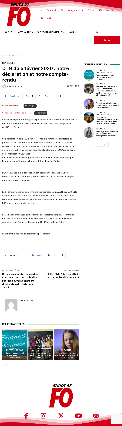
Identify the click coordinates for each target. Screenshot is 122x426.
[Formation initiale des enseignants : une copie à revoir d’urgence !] (66, 344)
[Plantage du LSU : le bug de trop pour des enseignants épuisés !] (89, 132)
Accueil (5, 55)
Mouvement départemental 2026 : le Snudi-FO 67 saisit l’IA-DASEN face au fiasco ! (107, 120)
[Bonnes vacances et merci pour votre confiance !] (14, 344)
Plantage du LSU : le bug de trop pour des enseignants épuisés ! (107, 134)
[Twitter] (83, 11)
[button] (97, 32)
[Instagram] (62, 11)
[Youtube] (100, 11)
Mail (49, 18)
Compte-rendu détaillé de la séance (17, 113)
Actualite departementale (14, 349)
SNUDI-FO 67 (17, 87)
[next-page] (9, 365)
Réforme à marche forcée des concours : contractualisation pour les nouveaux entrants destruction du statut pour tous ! (20, 281)
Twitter (91, 10)
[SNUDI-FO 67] (4, 86)
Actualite (40, 346)
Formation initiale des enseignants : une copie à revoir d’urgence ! (66, 355)
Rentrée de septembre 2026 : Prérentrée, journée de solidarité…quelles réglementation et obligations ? (40, 353)
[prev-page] (4, 365)
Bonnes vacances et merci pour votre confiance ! (15, 355)
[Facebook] (42, 11)
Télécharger (30, 106)
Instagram (72, 10)
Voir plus (101, 144)
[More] (60, 96)
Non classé (15, 55)
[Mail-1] (42, 18)
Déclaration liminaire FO (12, 106)
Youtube (109, 10)
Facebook (51, 10)
